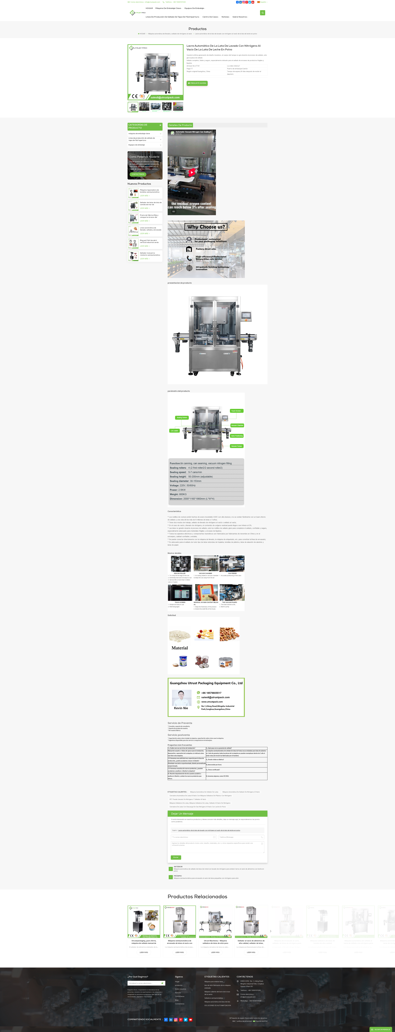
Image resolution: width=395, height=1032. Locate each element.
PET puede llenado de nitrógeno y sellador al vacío (188, 799)
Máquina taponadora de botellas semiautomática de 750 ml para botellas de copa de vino (150, 191)
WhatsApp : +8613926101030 (250, 1001)
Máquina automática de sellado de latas (204, 792)
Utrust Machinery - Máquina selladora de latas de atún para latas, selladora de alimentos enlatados (215, 942)
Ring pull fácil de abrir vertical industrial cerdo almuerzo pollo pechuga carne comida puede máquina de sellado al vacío (150, 242)
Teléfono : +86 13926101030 (175, 2)
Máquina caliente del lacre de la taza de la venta (217, 993)
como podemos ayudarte (144, 156)
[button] (270, 931)
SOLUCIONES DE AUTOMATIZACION (217, 1005)
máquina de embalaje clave (168, 8)
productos (178, 985)
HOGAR (149, 8)
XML (233, 1021)
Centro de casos (210, 17)
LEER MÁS (144, 196)
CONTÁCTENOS (138, 174)
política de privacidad (244, 1021)
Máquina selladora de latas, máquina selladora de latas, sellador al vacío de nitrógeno (200, 803)
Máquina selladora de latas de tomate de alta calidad (322, 942)
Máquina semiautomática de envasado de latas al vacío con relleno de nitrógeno (179, 942)
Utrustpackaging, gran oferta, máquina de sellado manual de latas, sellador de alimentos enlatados (144, 942)
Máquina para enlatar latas (213, 982)
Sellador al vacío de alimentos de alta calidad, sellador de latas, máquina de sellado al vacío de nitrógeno (251, 942)
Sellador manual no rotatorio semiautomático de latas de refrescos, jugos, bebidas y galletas (150, 254)
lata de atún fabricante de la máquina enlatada (217, 986)
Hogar (177, 982)
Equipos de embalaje (194, 8)
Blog (176, 1000)
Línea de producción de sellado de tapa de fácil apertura (172, 17)
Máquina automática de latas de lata (217, 1002)
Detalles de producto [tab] (180, 125)
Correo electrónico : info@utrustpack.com (145, 2)
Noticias (225, 17)
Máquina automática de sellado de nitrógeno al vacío (241, 792)
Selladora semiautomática (213, 998)
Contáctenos (179, 996)
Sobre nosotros (240, 17)
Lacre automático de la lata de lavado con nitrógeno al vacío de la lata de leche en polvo (209, 830)
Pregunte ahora (198, 83)
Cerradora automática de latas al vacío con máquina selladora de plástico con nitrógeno (201, 795)
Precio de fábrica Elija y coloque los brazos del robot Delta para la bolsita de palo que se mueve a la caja (150, 216)
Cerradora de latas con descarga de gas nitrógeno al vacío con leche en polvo (198, 807)
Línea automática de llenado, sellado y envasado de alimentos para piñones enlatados (150, 229)
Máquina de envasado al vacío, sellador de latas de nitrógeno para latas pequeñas (286, 942)
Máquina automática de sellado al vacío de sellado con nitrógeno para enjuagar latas (358, 942)
